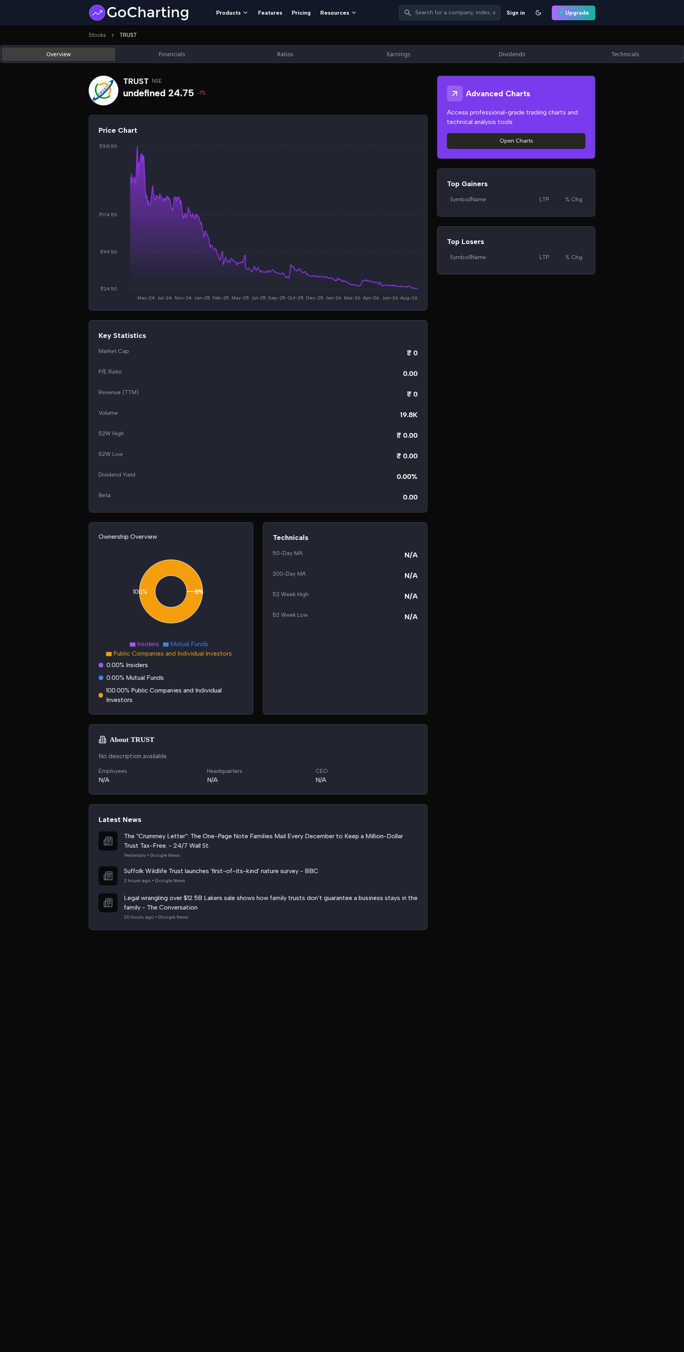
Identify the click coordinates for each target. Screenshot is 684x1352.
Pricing (301, 13)
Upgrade (577, 13)
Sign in (516, 13)
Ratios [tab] (285, 54)
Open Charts (516, 140)
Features (270, 13)
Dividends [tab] (512, 54)
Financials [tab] (172, 54)
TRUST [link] (128, 35)
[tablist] (342, 54)
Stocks (97, 35)
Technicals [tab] (625, 54)
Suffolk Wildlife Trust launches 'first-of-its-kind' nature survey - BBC (221, 871)
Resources (334, 13)
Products (228, 13)
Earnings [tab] (398, 54)
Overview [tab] (58, 54)
